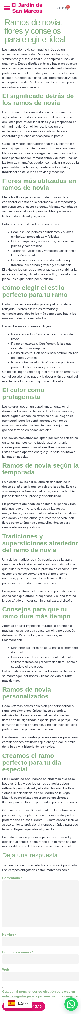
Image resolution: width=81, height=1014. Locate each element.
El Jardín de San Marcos (26, 8)
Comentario (12, 878)
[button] (7, 8)
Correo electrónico (17, 952)
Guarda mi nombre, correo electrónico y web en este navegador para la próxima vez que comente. (40, 994)
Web (5, 969)
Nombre (9, 934)
